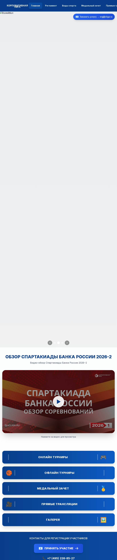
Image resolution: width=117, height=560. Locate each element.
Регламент (51, 5)
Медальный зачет (91, 5)
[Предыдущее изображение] (50, 343)
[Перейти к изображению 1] (55, 343)
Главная (35, 5)
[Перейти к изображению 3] (62, 343)
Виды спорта (69, 5)
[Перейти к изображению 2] (58, 343)
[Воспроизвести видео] (58, 401)
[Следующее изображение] (67, 343)
